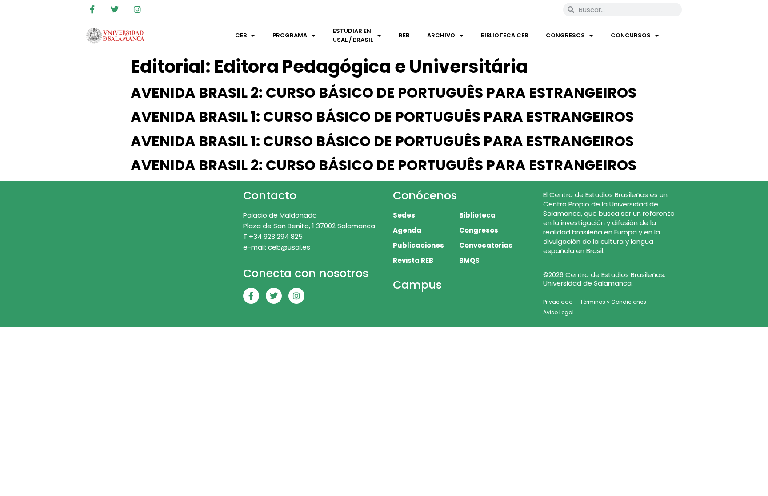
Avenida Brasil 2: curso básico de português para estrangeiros (383, 93)
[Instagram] (137, 9)
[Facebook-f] (92, 9)
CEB (241, 35)
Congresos (565, 35)
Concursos (631, 35)
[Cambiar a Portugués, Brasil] (526, 9)
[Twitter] (115, 9)
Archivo (441, 35)
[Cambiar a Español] (543, 9)
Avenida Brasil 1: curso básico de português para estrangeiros (382, 117)
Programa (289, 35)
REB (404, 35)
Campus (417, 285)
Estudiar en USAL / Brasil (353, 35)
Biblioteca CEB (504, 35)
